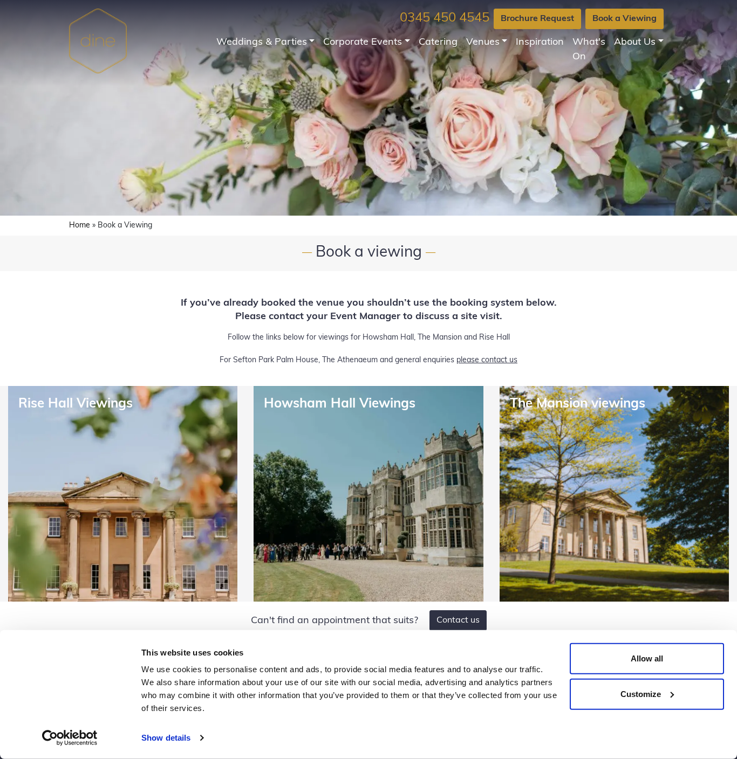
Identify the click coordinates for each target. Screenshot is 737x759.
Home (79, 226)
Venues (483, 42)
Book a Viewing (624, 19)
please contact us (486, 360)
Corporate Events (362, 42)
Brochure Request (537, 19)
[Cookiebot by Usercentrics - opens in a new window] (70, 738)
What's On (588, 50)
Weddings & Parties (261, 42)
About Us (635, 42)
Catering (438, 42)
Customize (640, 693)
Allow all (647, 658)
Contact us (458, 620)
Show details (165, 737)
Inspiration (540, 42)
